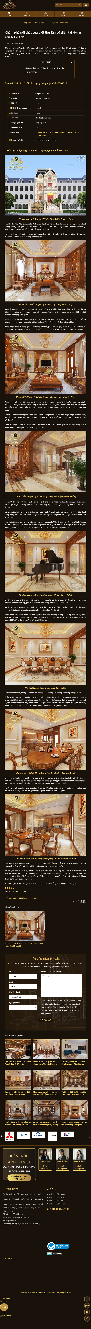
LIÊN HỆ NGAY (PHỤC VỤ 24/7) (19, 1178)
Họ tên (12, 972)
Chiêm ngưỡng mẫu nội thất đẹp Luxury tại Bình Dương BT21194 (73, 1064)
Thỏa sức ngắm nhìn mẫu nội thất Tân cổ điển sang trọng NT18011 (45, 1094)
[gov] (58, 1246)
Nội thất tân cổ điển (60, 23)
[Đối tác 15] (52, 1136)
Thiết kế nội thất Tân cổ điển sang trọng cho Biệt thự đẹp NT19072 (73, 1094)
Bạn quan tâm (14, 1003)
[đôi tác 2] (9, 1136)
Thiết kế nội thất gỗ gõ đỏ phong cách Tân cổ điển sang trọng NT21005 (45, 1064)
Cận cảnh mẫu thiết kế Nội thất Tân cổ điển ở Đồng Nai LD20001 (18, 1064)
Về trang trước (11, 898)
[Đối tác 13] (67, 1134)
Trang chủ (27, 23)
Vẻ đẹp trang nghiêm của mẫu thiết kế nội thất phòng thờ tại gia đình (45, 1124)
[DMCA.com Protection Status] (54, 1254)
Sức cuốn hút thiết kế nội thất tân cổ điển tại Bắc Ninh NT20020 (17, 1094)
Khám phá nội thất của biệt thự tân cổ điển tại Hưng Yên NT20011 (74, 1124)
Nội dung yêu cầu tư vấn (51, 972)
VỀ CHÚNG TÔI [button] (11, 1189)
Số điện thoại (14, 992)
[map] (23, 1275)
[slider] (9, 888)
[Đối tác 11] (38, 1135)
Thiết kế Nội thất (41, 23)
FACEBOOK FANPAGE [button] (59, 1209)
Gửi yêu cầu (45, 1020)
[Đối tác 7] (24, 1135)
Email (11, 982)
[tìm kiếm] (79, 4)
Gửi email (24, 898)
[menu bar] (86, 5)
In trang (34, 898)
